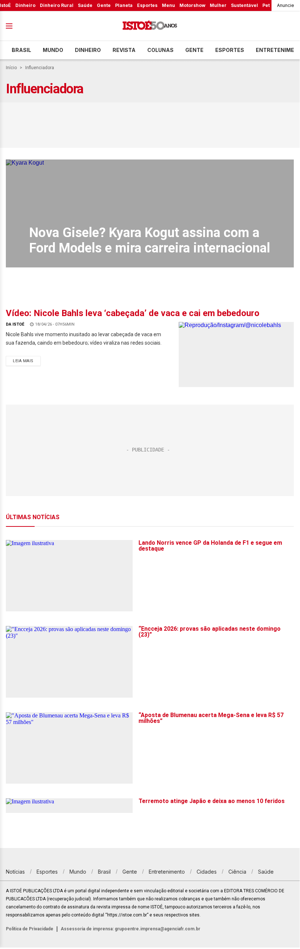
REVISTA (124, 50)
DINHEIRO (88, 50)
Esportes (147, 5)
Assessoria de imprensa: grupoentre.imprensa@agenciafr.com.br (130, 928)
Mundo (53, 50)
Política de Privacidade (29, 928)
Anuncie (285, 5)
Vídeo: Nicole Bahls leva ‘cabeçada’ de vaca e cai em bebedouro (132, 313)
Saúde (85, 5)
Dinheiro (25, 5)
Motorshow (192, 5)
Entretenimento (167, 872)
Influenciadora (39, 67)
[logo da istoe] (150, 26)
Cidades (207, 872)
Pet (266, 5)
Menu (168, 5)
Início (11, 67)
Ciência (237, 872)
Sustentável (244, 5)
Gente (104, 5)
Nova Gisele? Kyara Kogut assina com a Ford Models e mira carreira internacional (149, 240)
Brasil (21, 50)
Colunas (160, 50)
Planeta (124, 5)
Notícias (15, 872)
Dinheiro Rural (56, 5)
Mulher (218, 5)
